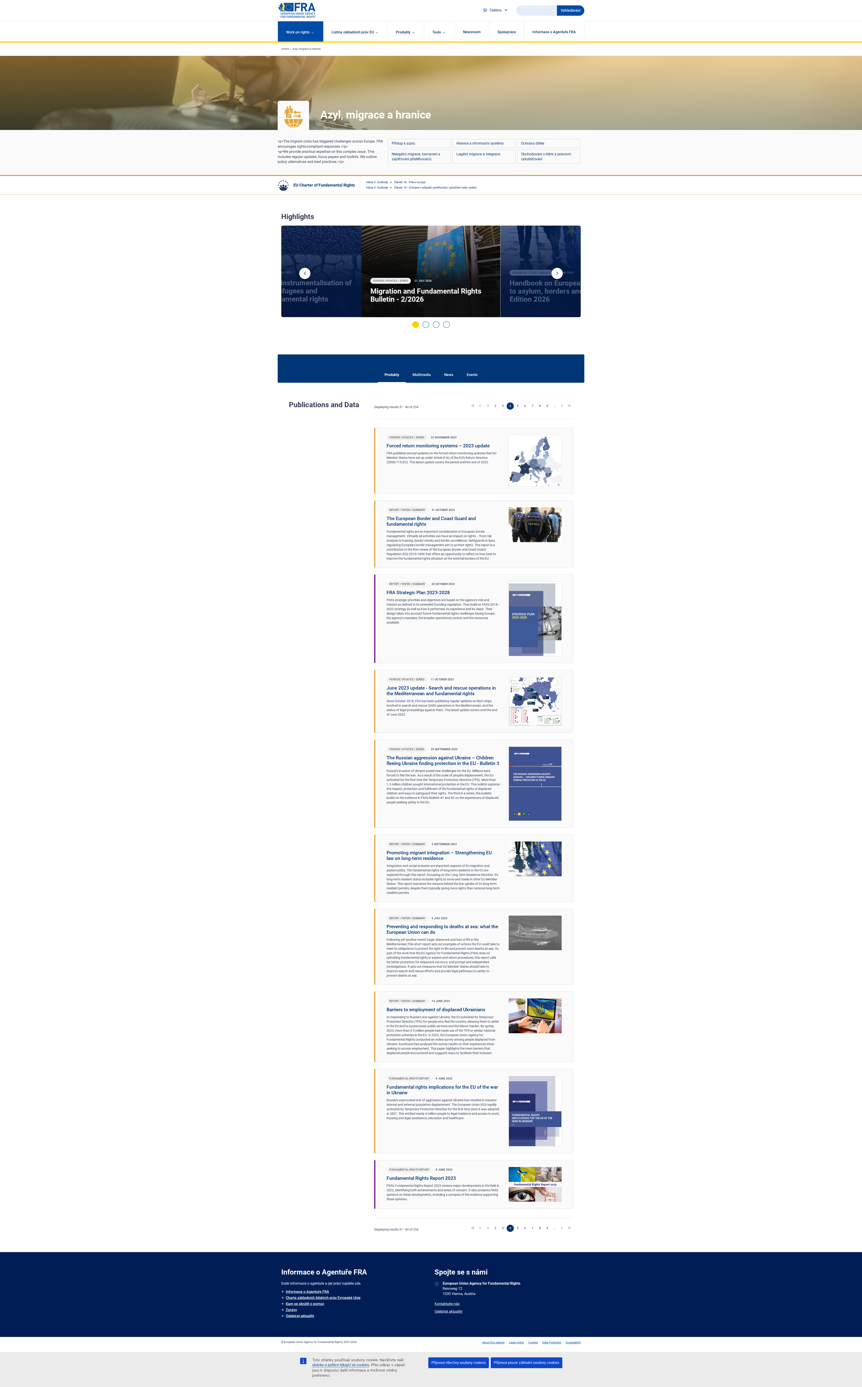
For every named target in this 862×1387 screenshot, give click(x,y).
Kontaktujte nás (447, 1304)
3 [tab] (436, 324)
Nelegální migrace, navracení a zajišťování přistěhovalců (416, 156)
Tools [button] (436, 32)
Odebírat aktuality (300, 1316)
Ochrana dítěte (532, 143)
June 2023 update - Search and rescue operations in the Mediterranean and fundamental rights (441, 690)
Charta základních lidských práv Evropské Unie (323, 1298)
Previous (304, 273)
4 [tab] (446, 324)
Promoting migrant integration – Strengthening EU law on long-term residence (439, 855)
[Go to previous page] (480, 406)
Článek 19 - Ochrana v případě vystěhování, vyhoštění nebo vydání (435, 187)
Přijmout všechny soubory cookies (458, 1363)
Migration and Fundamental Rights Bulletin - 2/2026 (425, 295)
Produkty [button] (403, 32)
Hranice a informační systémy (480, 143)
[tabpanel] (431, 271)
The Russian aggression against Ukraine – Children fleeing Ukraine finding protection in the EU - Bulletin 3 (443, 760)
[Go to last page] (569, 406)
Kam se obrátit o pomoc (305, 1304)
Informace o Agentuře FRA (554, 32)
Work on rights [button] (298, 32)
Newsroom (472, 32)
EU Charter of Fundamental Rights (324, 185)
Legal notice (516, 1342)
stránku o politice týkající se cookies (340, 1365)
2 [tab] (425, 324)
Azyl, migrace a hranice (306, 49)
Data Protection (551, 1342)
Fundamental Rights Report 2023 (421, 1178)
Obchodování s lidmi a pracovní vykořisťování (546, 156)
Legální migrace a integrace (478, 154)
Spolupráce (506, 32)
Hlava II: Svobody (377, 182)
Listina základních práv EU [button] (353, 32)
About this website (493, 1342)
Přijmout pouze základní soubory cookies (526, 1363)
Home (285, 49)
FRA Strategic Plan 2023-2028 (418, 592)
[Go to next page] (562, 406)
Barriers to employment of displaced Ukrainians (436, 1009)
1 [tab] (415, 324)
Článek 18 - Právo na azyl (409, 182)
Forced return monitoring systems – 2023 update (438, 445)
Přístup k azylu (403, 143)
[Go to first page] (473, 406)
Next (557, 273)
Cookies (533, 1342)
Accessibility (573, 1342)
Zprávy (291, 1310)
